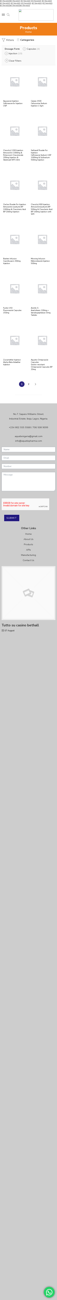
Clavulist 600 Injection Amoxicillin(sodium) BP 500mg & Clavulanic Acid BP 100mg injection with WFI (41, 209)
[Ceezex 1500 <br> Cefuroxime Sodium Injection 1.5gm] (42, 82)
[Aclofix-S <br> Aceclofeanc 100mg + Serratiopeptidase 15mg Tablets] (42, 288)
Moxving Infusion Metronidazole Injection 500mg (40, 261)
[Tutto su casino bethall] (28, 593)
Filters (10, 40)
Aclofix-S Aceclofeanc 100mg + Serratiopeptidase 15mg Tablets (41, 311)
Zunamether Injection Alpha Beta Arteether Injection (12, 362)
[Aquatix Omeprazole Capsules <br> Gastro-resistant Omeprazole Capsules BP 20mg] (42, 340)
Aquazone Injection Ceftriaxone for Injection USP (12, 103)
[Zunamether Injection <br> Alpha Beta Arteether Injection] (15, 340)
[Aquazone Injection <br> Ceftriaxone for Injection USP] (15, 82)
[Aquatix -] (36, 15)
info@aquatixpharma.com (28, 440)
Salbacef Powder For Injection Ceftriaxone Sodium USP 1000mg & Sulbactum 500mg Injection (41, 155)
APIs (28, 549)
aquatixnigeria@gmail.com (28, 436)
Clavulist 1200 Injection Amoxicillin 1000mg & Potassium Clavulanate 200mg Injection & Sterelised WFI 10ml (13, 155)
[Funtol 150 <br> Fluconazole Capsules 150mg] (15, 288)
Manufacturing (28, 555)
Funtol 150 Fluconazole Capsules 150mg (12, 310)
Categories (27, 40)
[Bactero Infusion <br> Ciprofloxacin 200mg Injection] (15, 239)
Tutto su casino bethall (20, 625)
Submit (11, 517)
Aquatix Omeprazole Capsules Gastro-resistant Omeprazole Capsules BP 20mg (41, 365)
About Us (28, 539)
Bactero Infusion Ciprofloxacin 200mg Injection (12, 261)
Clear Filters (15, 60)
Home (28, 32)
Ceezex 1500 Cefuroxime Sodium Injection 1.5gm (39, 103)
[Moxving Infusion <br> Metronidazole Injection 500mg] (42, 239)
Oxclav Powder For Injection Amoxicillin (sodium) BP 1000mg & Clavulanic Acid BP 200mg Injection (14, 208)
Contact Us (28, 560)
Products (28, 544)
